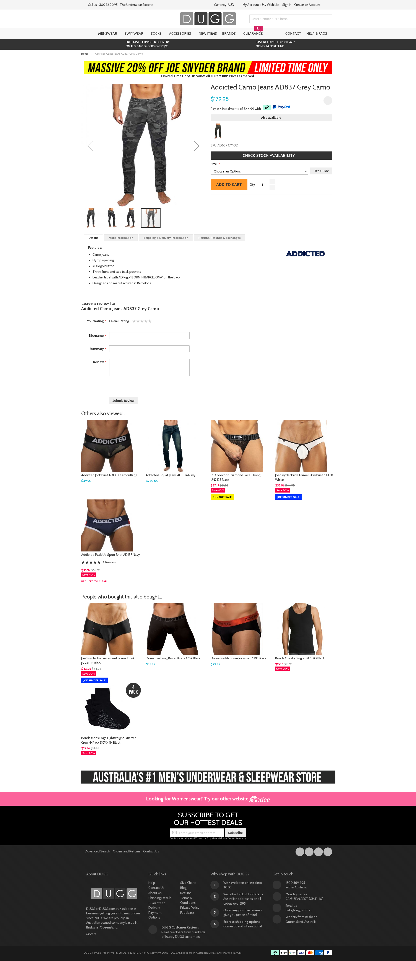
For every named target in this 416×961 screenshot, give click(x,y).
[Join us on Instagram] (309, 851)
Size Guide (321, 171)
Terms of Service (235, 838)
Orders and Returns (126, 851)
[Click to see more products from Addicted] (305, 253)
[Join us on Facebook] (300, 851)
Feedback (187, 913)
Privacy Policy (218, 838)
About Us (155, 893)
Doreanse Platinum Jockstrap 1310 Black (238, 658)
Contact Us (151, 851)
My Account (250, 5)
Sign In (286, 5)
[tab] (93, 237)
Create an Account (307, 5)
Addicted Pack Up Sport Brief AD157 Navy (110, 555)
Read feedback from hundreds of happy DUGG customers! (183, 932)
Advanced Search (97, 851)
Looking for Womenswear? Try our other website (197, 799)
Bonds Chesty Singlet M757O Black (300, 658)
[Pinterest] (327, 851)
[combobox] (290, 19)
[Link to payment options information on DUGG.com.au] (301, 953)
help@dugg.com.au (299, 910)
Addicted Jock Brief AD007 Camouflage (109, 475)
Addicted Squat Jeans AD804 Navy (170, 475)
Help (151, 883)
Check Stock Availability (269, 155)
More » (91, 934)
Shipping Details (160, 898)
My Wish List (271, 5)
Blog (183, 888)
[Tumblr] (318, 851)
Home (84, 53)
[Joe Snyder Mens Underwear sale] (208, 63)
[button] (90, 146)
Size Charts (188, 883)
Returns (185, 893)
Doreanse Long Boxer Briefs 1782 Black (173, 658)
